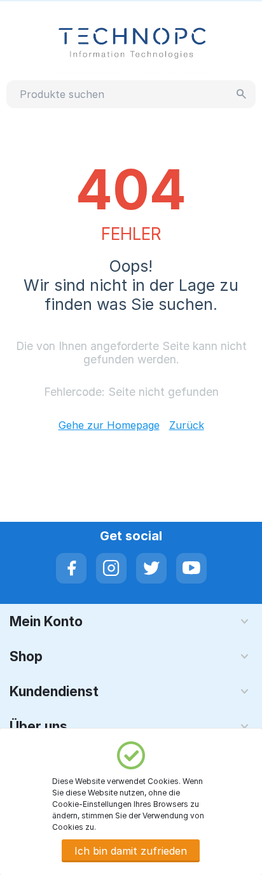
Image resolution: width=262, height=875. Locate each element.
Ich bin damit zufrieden (130, 850)
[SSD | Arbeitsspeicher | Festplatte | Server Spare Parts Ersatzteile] (131, 42)
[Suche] (241, 94)
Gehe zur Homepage (109, 425)
